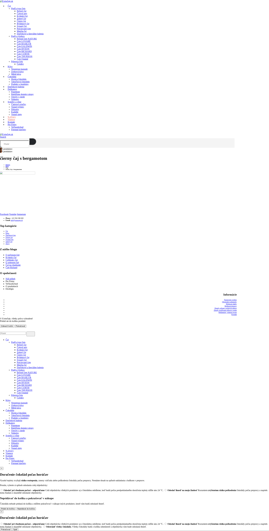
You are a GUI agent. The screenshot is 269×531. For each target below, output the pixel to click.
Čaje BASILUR (24, 44)
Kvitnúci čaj (22, 16)
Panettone (15, 92)
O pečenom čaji (12, 255)
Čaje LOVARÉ (24, 41)
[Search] (32, 141)
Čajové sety (22, 13)
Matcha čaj (21, 31)
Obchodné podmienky (229, 302)
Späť (15, 529)
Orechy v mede (18, 430)
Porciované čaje (24, 28)
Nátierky (15, 433)
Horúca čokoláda (18, 79)
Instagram (21, 214)
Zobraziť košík (7, 326)
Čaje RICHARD (24, 51)
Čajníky (20, 64)
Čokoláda (12, 76)
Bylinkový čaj (23, 23)
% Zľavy (10, 451)
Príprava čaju (17, 61)
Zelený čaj (21, 18)
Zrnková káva (17, 71)
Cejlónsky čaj (12, 260)
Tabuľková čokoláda (20, 415)
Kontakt (234, 315)
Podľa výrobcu (18, 36)
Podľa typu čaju (18, 8)
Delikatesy (12, 89)
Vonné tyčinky (17, 107)
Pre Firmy (12, 124)
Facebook (4, 214)
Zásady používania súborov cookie (225, 310)
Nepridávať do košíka (26, 509)
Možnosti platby (231, 304)
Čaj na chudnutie (13, 265)
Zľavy (8, 244)
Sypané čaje (9, 240)
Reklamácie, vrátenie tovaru (228, 312)
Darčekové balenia (14, 420)
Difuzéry (15, 109)
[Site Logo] (6, 134)
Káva (10, 66)
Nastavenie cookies (230, 300)
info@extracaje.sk (17, 220)
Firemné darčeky (18, 129)
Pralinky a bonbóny (20, 418)
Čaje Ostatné (22, 59)
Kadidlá (14, 446)
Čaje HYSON (23, 49)
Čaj (7, 231)
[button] (3, 137)
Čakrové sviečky (18, 104)
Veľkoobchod (17, 127)
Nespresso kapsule (19, 69)
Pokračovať (20, 326)
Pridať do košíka (8, 509)
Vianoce (9, 453)
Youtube (13, 214)
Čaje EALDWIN (24, 46)
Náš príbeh (10, 279)
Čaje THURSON (24, 56)
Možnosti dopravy (231, 306)
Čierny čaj (21, 21)
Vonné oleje (16, 114)
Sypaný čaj (22, 26)
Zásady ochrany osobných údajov (225, 308)
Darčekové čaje (11, 235)
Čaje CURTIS (23, 54)
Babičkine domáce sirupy (22, 94)
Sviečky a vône (14, 102)
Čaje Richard (11, 267)
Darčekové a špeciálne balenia (30, 34)
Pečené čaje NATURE (27, 39)
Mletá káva (16, 408)
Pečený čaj (21, 11)
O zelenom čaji (12, 262)
